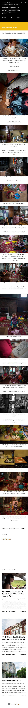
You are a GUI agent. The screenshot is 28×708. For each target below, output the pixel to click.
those (14, 154)
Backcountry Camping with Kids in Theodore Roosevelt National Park (12, 593)
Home (4, 17)
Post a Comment (6, 539)
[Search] (22, 2)
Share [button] (23, 528)
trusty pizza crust (12, 363)
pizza (17, 528)
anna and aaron (10, 528)
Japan (11, 17)
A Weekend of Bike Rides (11, 680)
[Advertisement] (14, 554)
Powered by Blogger (15, 704)
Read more (23, 611)
